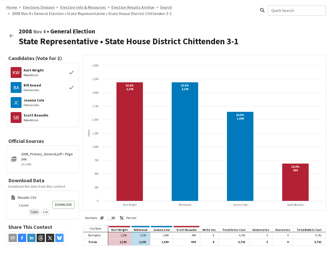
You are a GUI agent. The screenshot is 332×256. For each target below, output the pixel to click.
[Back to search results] (11, 36)
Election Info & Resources (83, 7)
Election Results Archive (132, 7)
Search (166, 7)
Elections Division (38, 7)
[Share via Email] (13, 238)
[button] (34, 212)
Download (63, 204)
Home (11, 7)
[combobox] (296, 10)
